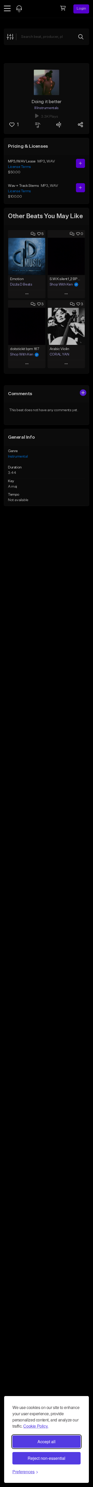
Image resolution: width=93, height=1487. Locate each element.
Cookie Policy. (35, 1426)
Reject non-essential (46, 1458)
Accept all (46, 1442)
